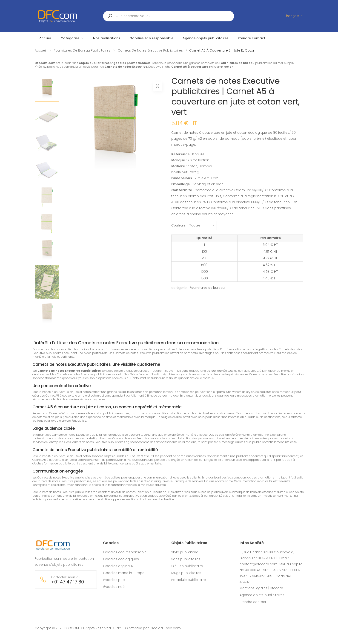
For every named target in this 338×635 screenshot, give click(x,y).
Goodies (111, 542)
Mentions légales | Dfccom (261, 588)
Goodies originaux (118, 566)
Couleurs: (178, 225)
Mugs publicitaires (186, 573)
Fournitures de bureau (207, 287)
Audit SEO (120, 628)
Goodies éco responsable (124, 552)
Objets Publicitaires (189, 542)
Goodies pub (114, 579)
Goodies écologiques (121, 559)
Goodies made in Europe (123, 573)
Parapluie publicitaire (188, 579)
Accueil (40, 50)
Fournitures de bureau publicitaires (82, 50)
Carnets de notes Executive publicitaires (150, 50)
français (292, 16)
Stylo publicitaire (184, 552)
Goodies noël (114, 586)
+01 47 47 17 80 (67, 582)
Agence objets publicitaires (262, 595)
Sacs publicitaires (185, 559)
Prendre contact (253, 602)
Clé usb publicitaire (187, 566)
